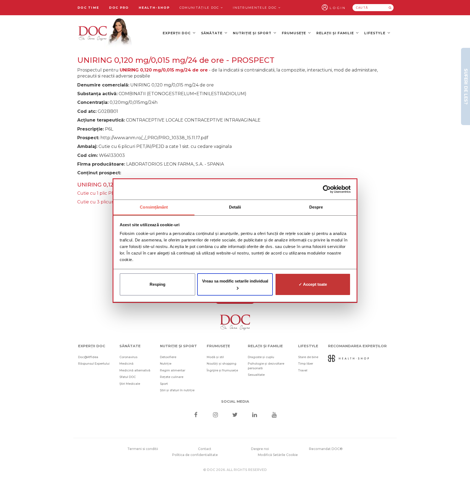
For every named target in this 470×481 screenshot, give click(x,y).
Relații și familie (335, 33)
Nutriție (165, 363)
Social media (235, 401)
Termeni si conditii (142, 449)
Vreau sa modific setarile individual (235, 281)
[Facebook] (196, 415)
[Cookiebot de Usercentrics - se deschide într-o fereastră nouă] (327, 189)
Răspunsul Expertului (94, 363)
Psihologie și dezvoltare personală (266, 366)
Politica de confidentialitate (195, 455)
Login (338, 8)
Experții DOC (177, 33)
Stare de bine (308, 357)
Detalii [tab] (235, 207)
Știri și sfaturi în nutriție (177, 390)
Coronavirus (128, 357)
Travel (302, 370)
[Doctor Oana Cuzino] (105, 33)
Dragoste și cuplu (261, 357)
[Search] (390, 7)
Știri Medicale (129, 384)
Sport (164, 384)
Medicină (126, 363)
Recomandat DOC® (326, 449)
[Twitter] (235, 415)
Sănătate (212, 33)
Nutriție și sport (253, 33)
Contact (204, 449)
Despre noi (260, 449)
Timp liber (305, 363)
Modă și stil (215, 357)
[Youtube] (274, 415)
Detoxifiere (168, 357)
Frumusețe (294, 33)
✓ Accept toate (313, 284)
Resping (157, 284)
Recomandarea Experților (357, 346)
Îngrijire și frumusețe (222, 370)
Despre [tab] (316, 207)
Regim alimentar (172, 370)
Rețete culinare (171, 377)
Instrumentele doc (255, 8)
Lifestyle (375, 33)
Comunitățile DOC (200, 8)
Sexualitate (256, 375)
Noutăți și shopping (221, 363)
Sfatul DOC (127, 377)
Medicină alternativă (134, 370)
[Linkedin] (255, 415)
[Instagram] (215, 415)
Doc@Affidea (88, 357)
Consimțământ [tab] (154, 207)
